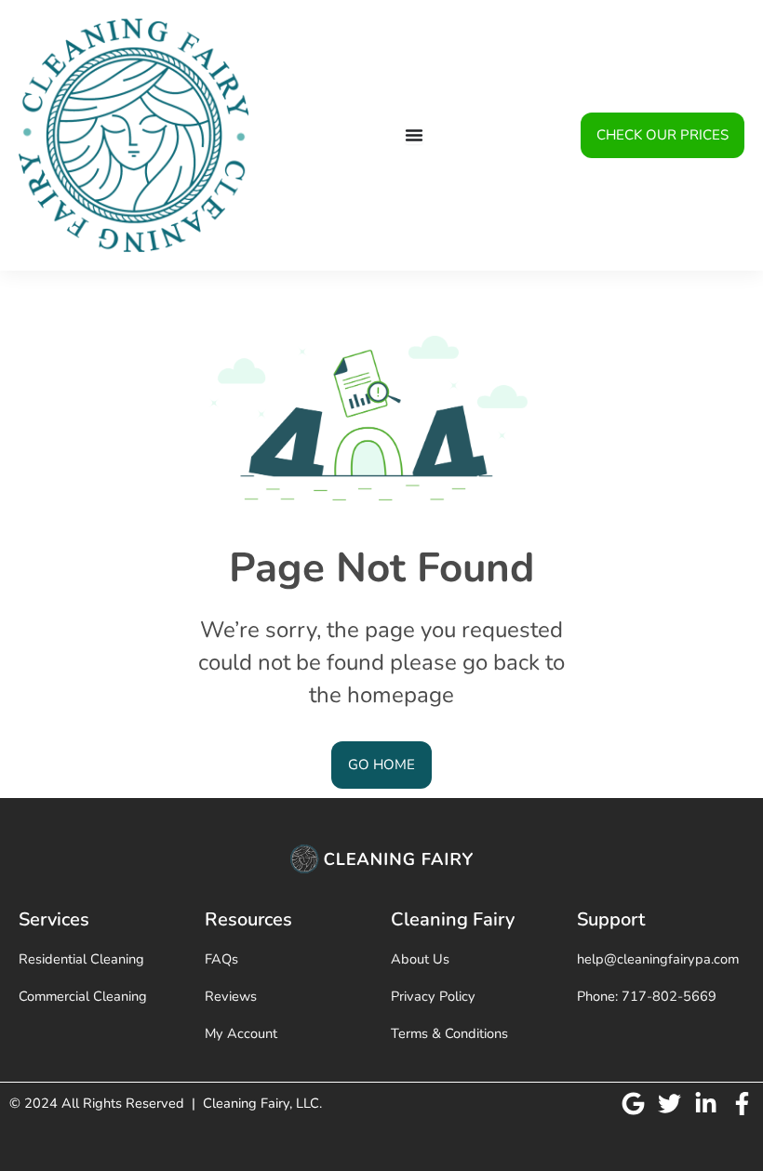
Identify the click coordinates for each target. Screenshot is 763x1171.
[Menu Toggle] (414, 135)
